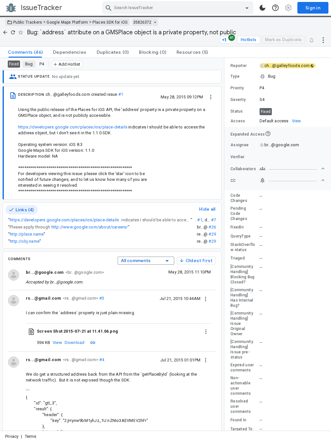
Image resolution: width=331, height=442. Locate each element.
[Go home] (5, 32)
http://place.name (27, 234)
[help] (275, 7)
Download (75, 342)
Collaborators (243, 169)
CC (233, 180)
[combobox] (178, 8)
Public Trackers (27, 22)
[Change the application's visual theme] (262, 7)
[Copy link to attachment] (93, 342)
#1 (120, 94)
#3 (101, 298)
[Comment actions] (205, 298)
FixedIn (237, 227)
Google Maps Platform (67, 22)
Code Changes (238, 198)
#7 (213, 219)
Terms (31, 436)
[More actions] (323, 40)
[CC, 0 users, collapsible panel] (292, 180)
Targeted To (241, 429)
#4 (101, 359)
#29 (212, 234)
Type (235, 76)
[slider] (225, 244)
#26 (212, 227)
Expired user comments (242, 367)
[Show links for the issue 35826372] (155, 22)
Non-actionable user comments (240, 386)
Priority (237, 88)
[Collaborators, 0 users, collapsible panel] (292, 168)
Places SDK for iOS (109, 22)
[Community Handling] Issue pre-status (241, 349)
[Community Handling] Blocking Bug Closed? (242, 274)
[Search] (108, 8)
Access (237, 121)
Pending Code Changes (238, 213)
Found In (238, 420)
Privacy (11, 436)
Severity (238, 99)
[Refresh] (13, 32)
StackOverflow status (242, 247)
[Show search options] (247, 8)
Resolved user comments (240, 406)
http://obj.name (24, 241)
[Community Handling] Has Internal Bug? (241, 298)
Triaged (237, 258)
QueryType (240, 236)
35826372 (142, 22)
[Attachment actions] (206, 331)
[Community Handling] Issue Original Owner (241, 323)
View (57, 342)
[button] (277, 76)
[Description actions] (211, 97)
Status (236, 111)
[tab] (25, 52)
